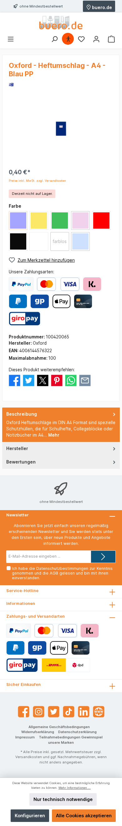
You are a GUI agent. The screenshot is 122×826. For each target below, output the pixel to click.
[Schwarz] (18, 241)
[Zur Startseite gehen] (61, 23)
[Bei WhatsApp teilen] (71, 380)
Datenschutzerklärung (77, 732)
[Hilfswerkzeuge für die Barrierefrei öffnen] (68, 39)
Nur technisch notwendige (63, 799)
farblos (60, 241)
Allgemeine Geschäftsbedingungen (59, 727)
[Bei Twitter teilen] (29, 380)
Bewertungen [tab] (21, 461)
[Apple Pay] (61, 301)
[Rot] (101, 220)
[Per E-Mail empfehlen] (85, 380)
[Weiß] (38, 241)
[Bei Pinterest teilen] (57, 380)
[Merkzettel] (81, 39)
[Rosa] (80, 220)
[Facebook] (24, 712)
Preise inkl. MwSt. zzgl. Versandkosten (37, 180)
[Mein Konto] (96, 39)
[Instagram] (39, 712)
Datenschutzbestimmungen (62, 568)
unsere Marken (61, 742)
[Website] (99, 712)
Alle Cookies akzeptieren (84, 815)
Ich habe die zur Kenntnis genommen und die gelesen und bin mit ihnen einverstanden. (62, 573)
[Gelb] (38, 220)
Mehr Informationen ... (74, 787)
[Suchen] (54, 39)
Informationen (20, 603)
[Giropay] (39, 301)
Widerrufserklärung (37, 732)
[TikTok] (69, 712)
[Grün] (59, 220)
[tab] (61, 425)
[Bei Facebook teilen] (15, 380)
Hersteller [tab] (17, 448)
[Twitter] (54, 712)
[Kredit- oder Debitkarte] (58, 284)
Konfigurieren (30, 815)
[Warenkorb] (111, 39)
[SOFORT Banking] (92, 284)
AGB (54, 573)
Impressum (25, 737)
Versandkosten (28, 757)
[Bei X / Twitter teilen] (43, 380)
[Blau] (18, 220)
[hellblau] (80, 241)
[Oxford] (11, 84)
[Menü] (10, 39)
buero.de (101, 7)
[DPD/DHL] (66, 665)
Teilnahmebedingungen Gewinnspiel (71, 737)
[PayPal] (21, 284)
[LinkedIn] (84, 712)
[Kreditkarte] (83, 301)
